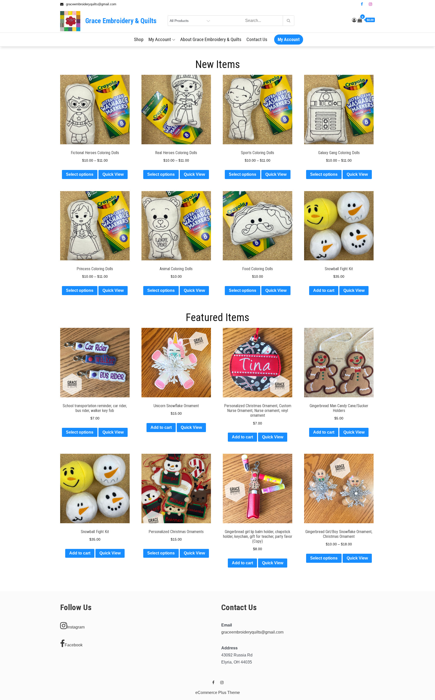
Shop (138, 39)
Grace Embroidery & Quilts (121, 21)
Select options (79, 174)
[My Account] (354, 20)
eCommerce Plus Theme (217, 692)
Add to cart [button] (323, 290)
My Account (160, 39)
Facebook (74, 645)
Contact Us (256, 39)
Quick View (113, 174)
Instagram (76, 627)
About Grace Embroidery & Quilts (210, 39)
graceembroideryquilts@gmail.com (252, 632)
